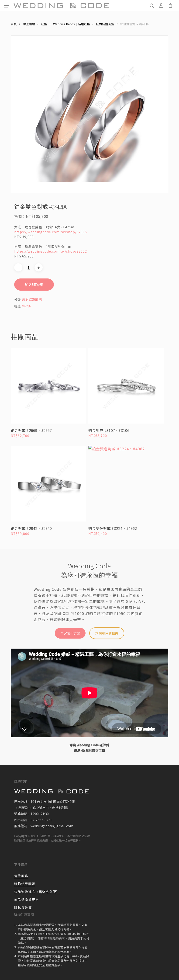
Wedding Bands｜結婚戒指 (71, 24)
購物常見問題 (24, 883)
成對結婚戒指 (105, 24)
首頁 (14, 24)
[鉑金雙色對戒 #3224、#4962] (126, 483)
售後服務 (21, 875)
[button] (6, 5)
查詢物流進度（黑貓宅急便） (37, 891)
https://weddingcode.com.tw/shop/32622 (50, 251)
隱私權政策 (23, 907)
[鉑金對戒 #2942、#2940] (48, 483)
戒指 (44, 24)
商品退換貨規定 (26, 899)
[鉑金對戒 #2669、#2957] (48, 386)
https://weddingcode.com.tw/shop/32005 (50, 231)
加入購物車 (34, 284)
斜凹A (26, 306)
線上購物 (29, 24)
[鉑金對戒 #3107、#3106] (126, 386)
